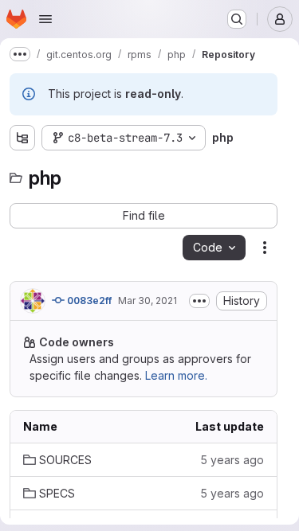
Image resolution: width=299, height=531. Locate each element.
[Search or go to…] (236, 19)
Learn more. (176, 375)
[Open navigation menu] (45, 19)
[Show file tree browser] (22, 137)
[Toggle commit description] (199, 301)
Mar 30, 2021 (147, 300)
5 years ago (232, 460)
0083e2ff (88, 300)
